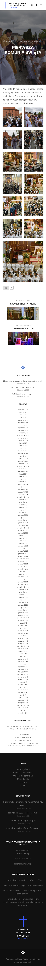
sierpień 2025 (23, 440)
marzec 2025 (23, 453)
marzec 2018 (23, 662)
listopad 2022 (23, 525)
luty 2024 (23, 487)
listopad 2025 (23, 433)
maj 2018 (23, 656)
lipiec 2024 (23, 474)
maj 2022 (23, 541)
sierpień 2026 (23, 410)
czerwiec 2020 (23, 597)
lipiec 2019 (23, 623)
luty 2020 (23, 608)
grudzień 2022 (23, 523)
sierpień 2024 (23, 471)
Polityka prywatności (23, 962)
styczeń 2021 (23, 582)
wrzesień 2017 (23, 677)
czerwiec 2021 (23, 569)
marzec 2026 (23, 423)
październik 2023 (23, 497)
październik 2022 (23, 528)
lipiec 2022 (23, 536)
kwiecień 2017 (23, 690)
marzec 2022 (23, 546)
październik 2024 (23, 466)
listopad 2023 (23, 494)
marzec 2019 (23, 633)
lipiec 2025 (23, 443)
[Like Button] (6, 288)
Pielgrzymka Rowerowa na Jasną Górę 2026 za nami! (22, 381)
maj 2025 (23, 448)
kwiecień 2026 (23, 420)
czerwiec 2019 (23, 626)
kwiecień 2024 (23, 482)
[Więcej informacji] (36, 5)
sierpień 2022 (23, 533)
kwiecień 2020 (23, 602)
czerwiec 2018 (23, 654)
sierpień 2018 (23, 651)
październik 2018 (23, 646)
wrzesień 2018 (23, 649)
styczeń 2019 (23, 638)
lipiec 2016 (23, 710)
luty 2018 (23, 664)
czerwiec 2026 (23, 415)
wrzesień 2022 (23, 530)
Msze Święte (23, 779)
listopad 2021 (23, 556)
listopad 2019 (23, 615)
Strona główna (23, 769)
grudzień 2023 (23, 492)
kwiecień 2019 (23, 631)
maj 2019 (23, 628)
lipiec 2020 (23, 595)
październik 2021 (23, 559)
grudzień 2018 (23, 641)
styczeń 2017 (23, 697)
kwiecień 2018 (23, 659)
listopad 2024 (23, 464)
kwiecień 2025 (23, 451)
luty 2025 (23, 456)
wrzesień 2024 (23, 469)
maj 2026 (23, 417)
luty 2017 (23, 695)
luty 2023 (23, 518)
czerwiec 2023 (23, 507)
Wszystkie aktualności (23, 772)
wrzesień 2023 (23, 500)
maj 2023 (23, 510)
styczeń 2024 (23, 489)
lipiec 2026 (23, 412)
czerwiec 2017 (23, 685)
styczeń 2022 (23, 551)
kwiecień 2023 (23, 512)
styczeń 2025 (23, 458)
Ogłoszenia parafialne (23, 776)
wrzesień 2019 (23, 620)
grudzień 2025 (23, 430)
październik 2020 (23, 587)
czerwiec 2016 (23, 713)
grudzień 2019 (23, 613)
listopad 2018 (23, 644)
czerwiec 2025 (23, 446)
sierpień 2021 (23, 564)
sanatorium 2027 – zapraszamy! (22, 387)
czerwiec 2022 (23, 538)
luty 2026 (23, 425)
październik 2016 (23, 705)
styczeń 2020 (23, 610)
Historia (23, 782)
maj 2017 (23, 687)
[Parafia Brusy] (15, 5)
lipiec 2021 (23, 566)
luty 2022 (23, 548)
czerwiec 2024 (23, 476)
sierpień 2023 (23, 502)
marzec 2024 (23, 484)
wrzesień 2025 (23, 438)
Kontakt (23, 785)
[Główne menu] (41, 5)
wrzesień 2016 (23, 708)
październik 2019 (23, 618)
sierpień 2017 (23, 679)
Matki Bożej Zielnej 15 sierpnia (22, 394)
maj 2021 (23, 572)
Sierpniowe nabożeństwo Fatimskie (22, 828)
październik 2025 (23, 435)
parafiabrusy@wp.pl (24, 737)
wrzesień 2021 (23, 561)
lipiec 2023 (23, 505)
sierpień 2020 (23, 592)
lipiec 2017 (23, 682)
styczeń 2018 (23, 667)
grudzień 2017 (23, 669)
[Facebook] (23, 367)
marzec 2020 (23, 605)
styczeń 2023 (23, 520)
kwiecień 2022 (23, 543)
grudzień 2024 (23, 461)
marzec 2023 (23, 515)
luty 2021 (23, 579)
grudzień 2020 (23, 584)
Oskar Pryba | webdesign (28, 959)
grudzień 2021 (23, 554)
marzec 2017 (23, 692)
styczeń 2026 (23, 428)
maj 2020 (23, 600)
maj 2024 (23, 479)
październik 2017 (23, 674)
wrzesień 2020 (23, 590)
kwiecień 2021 (23, 574)
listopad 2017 (23, 672)
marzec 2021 (23, 577)
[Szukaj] (32, 5)
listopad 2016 (23, 703)
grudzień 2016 (23, 700)
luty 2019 (23, 636)
